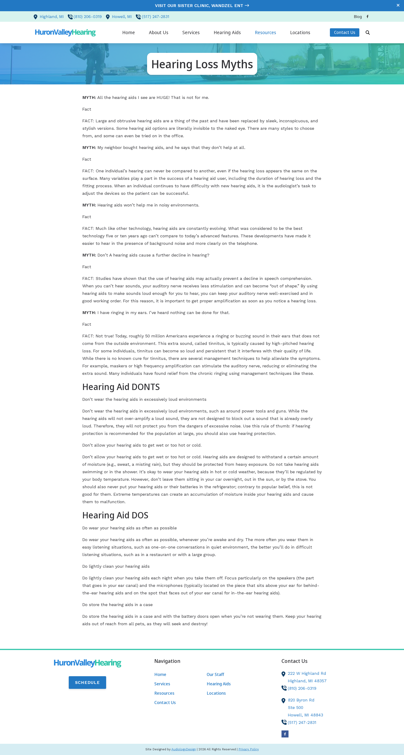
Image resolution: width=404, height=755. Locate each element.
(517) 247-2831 (155, 16)
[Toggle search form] (368, 32)
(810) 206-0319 (88, 16)
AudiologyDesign (183, 749)
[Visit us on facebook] (367, 16)
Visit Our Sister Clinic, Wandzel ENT (199, 5)
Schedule (87, 682)
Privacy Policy (248, 749)
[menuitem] (356, 16)
